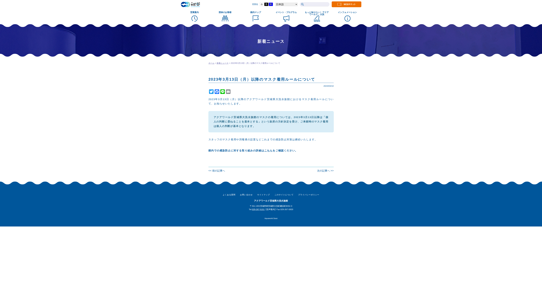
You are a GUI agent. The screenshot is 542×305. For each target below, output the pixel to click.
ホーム (211, 63)
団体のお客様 (225, 12)
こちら (268, 150)
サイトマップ (263, 195)
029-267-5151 (258, 209)
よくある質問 (229, 195)
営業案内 (194, 12)
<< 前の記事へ (216, 170)
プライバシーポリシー (308, 195)
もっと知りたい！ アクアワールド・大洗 (317, 13)
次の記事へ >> (325, 170)
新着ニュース (223, 63)
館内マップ (255, 12)
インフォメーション (347, 12)
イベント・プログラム (286, 12)
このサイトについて (284, 195)
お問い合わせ (246, 195)
